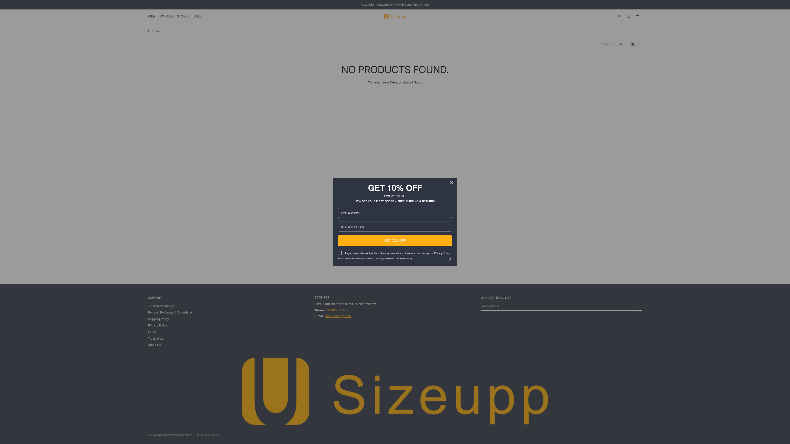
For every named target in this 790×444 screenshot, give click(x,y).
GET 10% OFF (395, 240)
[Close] (452, 182)
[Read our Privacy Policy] (449, 259)
